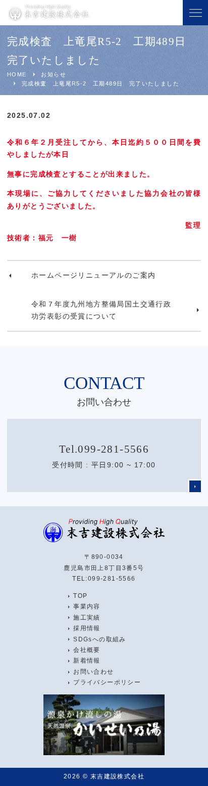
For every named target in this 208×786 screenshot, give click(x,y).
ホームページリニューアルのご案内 (93, 275)
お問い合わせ (93, 671)
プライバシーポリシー (107, 682)
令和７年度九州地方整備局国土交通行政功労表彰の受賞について (101, 310)
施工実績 (86, 617)
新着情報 (86, 660)
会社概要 (86, 649)
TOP (80, 595)
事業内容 (86, 606)
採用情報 (86, 628)
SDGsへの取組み (99, 639)
